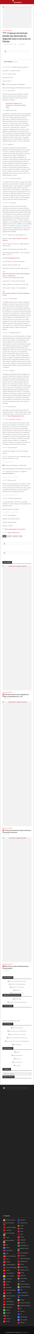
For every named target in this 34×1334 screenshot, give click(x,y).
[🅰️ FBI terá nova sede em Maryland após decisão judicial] (16, 899)
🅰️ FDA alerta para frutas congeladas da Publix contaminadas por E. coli (15, 695)
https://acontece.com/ (14, 532)
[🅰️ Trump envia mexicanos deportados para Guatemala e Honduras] (16, 763)
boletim (9, 536)
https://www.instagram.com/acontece (15, 529)
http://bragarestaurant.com (12, 258)
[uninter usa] (17, 54)
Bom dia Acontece (7, 30)
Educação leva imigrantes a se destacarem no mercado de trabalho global (16, 105)
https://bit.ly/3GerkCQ (8, 473)
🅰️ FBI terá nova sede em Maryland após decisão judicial (15, 967)
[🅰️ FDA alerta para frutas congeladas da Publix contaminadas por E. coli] (16, 627)
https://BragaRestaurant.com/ (16, 416)
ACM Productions (24, 1332)
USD (12, 1020)
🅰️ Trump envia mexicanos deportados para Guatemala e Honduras (16, 831)
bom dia (15, 536)
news (20, 536)
